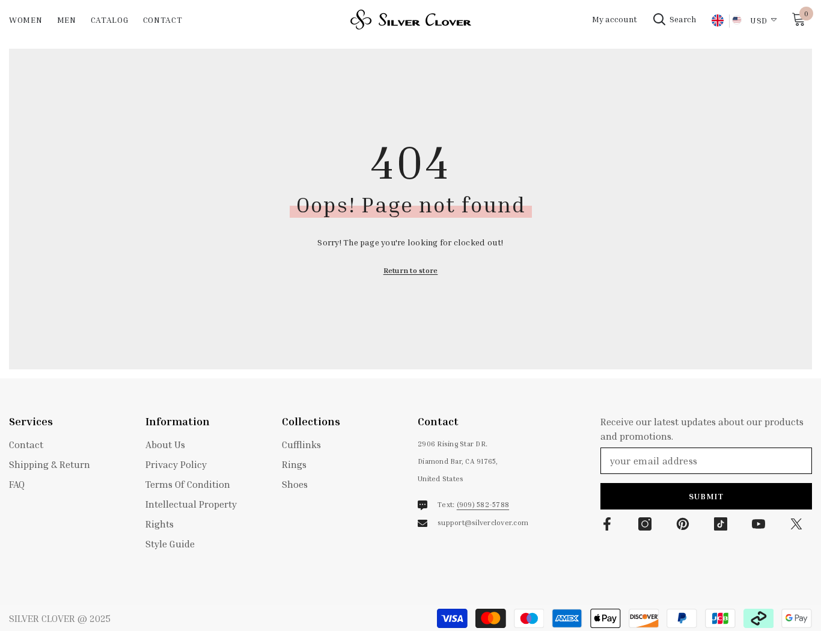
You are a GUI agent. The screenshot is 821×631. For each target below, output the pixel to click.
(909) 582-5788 (483, 504)
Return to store (410, 270)
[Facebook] (607, 523)
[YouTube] (758, 523)
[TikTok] (720, 523)
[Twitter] (796, 523)
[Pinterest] (682, 523)
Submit (706, 496)
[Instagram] (644, 523)
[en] (717, 21)
